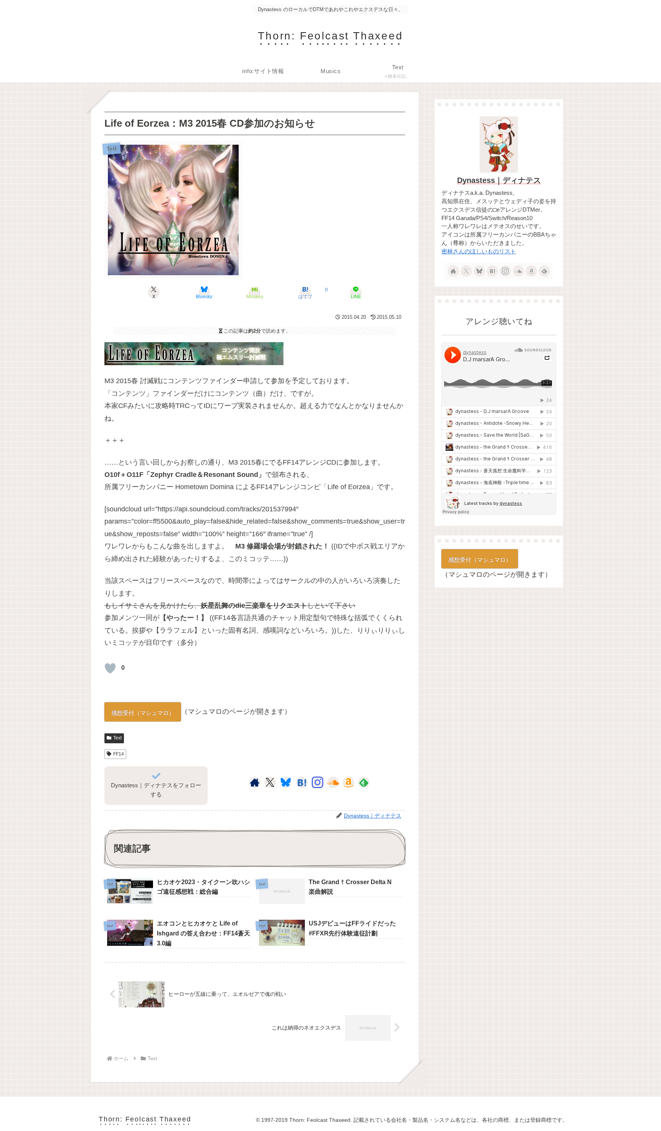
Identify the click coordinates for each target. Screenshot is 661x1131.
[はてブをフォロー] (302, 782)
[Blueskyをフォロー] (286, 782)
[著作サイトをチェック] (255, 782)
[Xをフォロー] (270, 782)
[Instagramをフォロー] (317, 782)
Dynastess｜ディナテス (499, 180)
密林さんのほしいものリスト (478, 251)
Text (117, 738)
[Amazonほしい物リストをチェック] (348, 782)
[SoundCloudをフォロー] (333, 782)
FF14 (118, 754)
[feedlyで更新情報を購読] (364, 782)
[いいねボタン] (110, 668)
